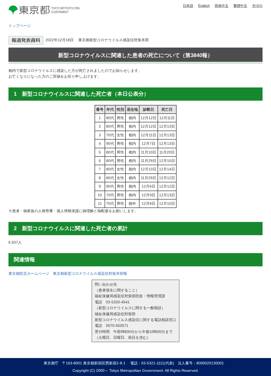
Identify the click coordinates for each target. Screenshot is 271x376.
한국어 (257, 6)
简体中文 (221, 6)
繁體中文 (240, 6)
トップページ (19, 26)
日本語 (188, 6)
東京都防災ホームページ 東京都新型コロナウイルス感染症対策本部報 (67, 273)
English (204, 6)
